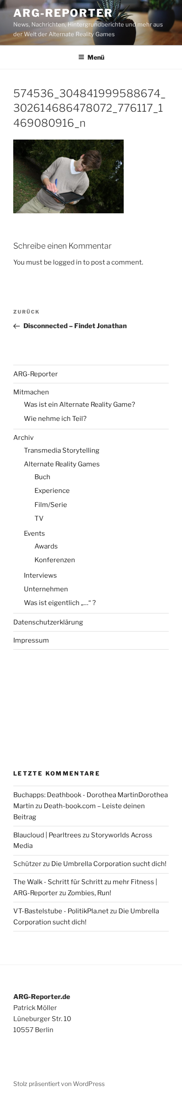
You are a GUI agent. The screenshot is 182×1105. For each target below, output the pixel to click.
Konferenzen (54, 560)
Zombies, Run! (89, 893)
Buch (42, 477)
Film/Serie (50, 505)
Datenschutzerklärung (48, 622)
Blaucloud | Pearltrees (47, 835)
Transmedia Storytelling (61, 450)
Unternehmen (46, 589)
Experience (52, 491)
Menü (95, 57)
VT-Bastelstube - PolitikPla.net (61, 911)
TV (39, 518)
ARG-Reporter (63, 13)
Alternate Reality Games (62, 464)
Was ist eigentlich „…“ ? (60, 603)
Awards (46, 546)
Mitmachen (31, 392)
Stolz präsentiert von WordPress (59, 1083)
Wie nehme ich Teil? (55, 419)
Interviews (40, 575)
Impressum (31, 640)
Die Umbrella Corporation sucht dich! (109, 864)
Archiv (23, 438)
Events (34, 533)
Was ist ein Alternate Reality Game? (79, 405)
